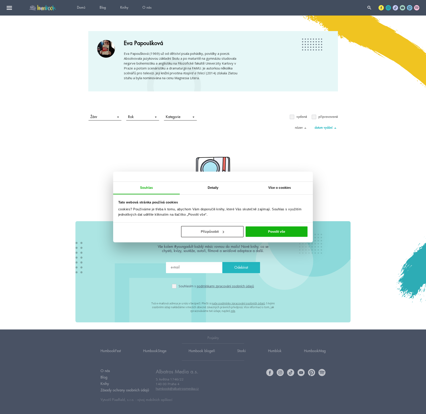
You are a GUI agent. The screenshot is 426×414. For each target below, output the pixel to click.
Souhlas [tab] (146, 187)
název (299, 127)
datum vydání (324, 127)
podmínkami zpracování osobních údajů (225, 286)
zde (233, 311)
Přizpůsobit (210, 231)
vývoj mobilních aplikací (154, 400)
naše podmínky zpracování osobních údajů (238, 303)
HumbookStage (154, 351)
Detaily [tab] (213, 187)
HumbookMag (315, 351)
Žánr (93, 117)
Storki (241, 351)
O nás (147, 7)
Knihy (124, 7)
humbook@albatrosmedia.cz (177, 388)
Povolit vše (276, 231)
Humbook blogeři (202, 351)
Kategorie (173, 117)
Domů (81, 7)
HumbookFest (111, 351)
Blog (103, 7)
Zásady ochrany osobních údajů (125, 390)
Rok (131, 117)
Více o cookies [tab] (279, 187)
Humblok (275, 351)
